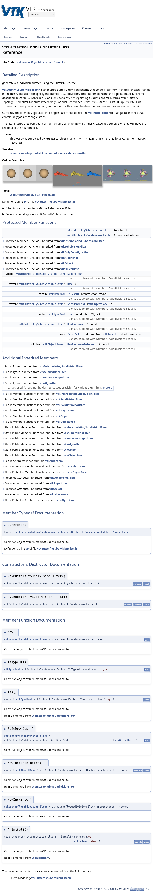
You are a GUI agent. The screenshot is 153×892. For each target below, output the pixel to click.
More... (107, 387)
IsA (69, 314)
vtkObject (66, 263)
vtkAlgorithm (69, 257)
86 (25, 201)
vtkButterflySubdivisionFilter (21, 89)
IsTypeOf (73, 293)
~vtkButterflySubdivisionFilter (89, 235)
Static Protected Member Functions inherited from (45, 466)
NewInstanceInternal (81, 344)
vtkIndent (110, 334)
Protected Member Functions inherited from (54, 241)
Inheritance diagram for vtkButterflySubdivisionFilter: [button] (37, 208)
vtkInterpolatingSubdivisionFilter (31, 153)
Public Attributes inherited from (33, 461)
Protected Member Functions (118, 43)
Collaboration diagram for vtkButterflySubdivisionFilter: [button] (38, 214)
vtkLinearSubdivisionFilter (71, 153)
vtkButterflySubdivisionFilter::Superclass (97, 532)
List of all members (143, 43)
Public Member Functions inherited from (51, 393)
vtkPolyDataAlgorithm (75, 252)
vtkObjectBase (69, 269)
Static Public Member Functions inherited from (55, 427)
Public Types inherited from (43, 366)
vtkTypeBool (57, 293)
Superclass (74, 273)
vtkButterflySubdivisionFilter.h (40, 62)
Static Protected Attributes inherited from (39, 500)
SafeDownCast (76, 304)
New (69, 283)
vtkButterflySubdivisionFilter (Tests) (33, 195)
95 (27, 548)
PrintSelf (74, 334)
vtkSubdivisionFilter (73, 246)
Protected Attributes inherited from (39, 477)
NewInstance (75, 324)
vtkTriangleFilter (99, 113)
